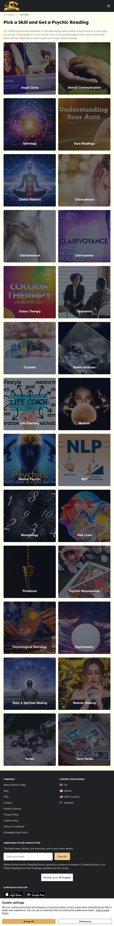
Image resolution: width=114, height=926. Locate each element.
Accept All (29, 921)
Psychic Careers (12, 808)
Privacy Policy (11, 814)
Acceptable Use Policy (15, 832)
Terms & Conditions (14, 826)
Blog (6, 790)
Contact (8, 802)
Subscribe (62, 856)
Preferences (85, 921)
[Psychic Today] (12, 6)
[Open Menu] (109, 6)
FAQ (6, 796)
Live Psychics (9, 14)
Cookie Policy (11, 820)
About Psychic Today (15, 784)
